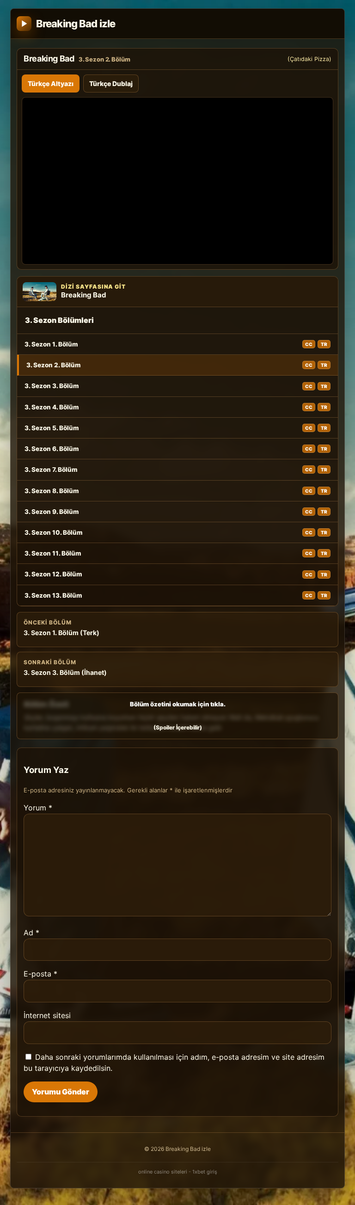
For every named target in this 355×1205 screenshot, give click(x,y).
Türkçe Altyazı (50, 83)
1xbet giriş (204, 1171)
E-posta (40, 973)
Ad (31, 932)
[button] (177, 715)
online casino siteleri (162, 1171)
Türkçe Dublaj (111, 83)
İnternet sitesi (47, 1015)
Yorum (38, 807)
